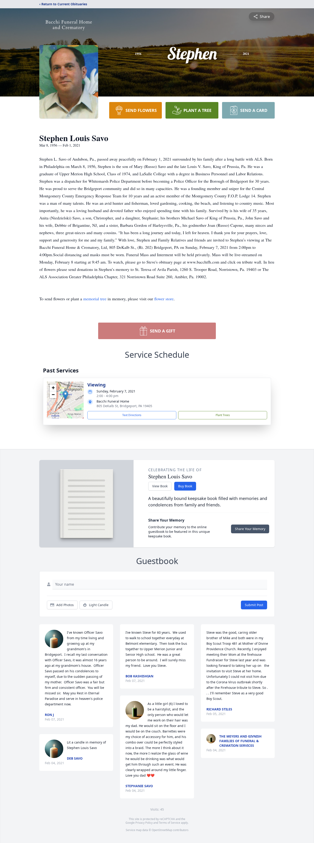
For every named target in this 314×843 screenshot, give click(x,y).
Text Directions (131, 415)
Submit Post (254, 605)
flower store (164, 298)
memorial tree (94, 298)
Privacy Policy (144, 823)
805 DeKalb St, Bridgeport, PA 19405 (124, 406)
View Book (160, 486)
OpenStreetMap (162, 830)
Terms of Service (169, 823)
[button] (65, 395)
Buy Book (185, 486)
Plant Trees (223, 415)
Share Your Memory (250, 529)
